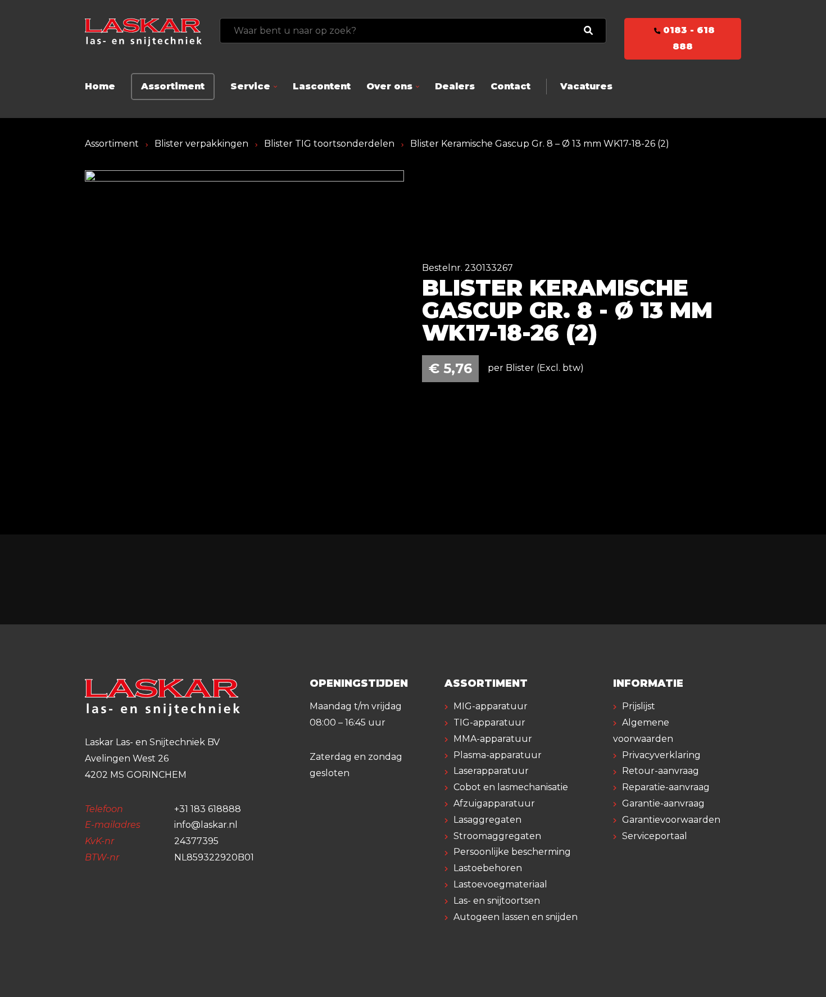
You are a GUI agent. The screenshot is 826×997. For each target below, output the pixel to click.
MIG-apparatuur (490, 706)
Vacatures (586, 86)
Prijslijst (638, 706)
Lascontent (322, 86)
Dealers (455, 86)
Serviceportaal (654, 836)
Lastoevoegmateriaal (500, 884)
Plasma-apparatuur (497, 755)
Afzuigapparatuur (494, 803)
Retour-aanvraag (660, 770)
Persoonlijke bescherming (512, 851)
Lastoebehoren (487, 868)
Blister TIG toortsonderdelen (329, 143)
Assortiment (173, 86)
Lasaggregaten (487, 819)
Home (100, 86)
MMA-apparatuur (492, 738)
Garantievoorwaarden (671, 819)
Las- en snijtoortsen (496, 900)
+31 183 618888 (207, 809)
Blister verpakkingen (201, 143)
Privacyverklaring (661, 755)
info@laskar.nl (206, 824)
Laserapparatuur (491, 770)
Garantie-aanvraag (663, 803)
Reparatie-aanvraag (666, 787)
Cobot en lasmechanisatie (510, 787)
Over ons (389, 86)
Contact (510, 86)
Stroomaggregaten (497, 836)
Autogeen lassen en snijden (515, 917)
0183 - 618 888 (687, 38)
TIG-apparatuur (489, 722)
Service (250, 86)
